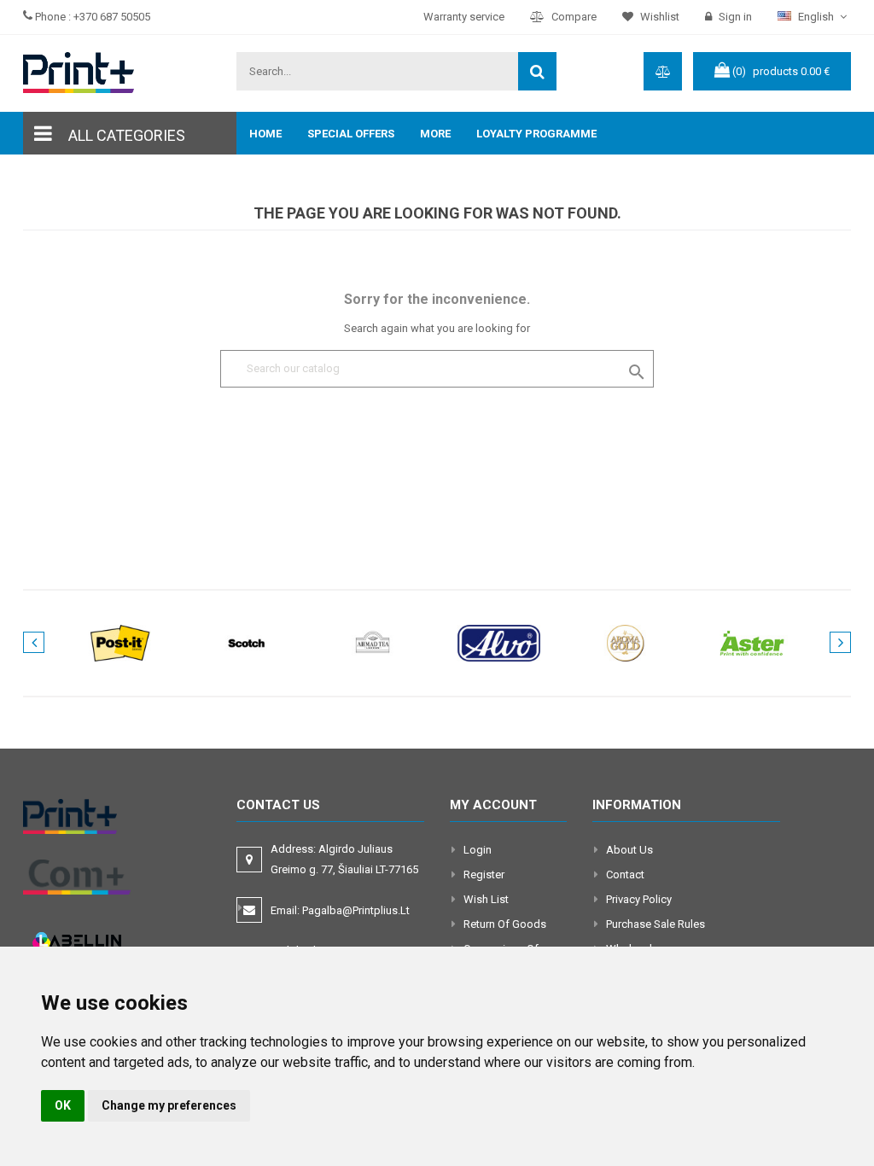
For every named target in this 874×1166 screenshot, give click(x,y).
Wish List (486, 899)
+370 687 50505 (111, 16)
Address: (346, 859)
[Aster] (752, 642)
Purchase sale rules (655, 924)
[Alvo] (499, 642)
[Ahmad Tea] (373, 642)
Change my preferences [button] (169, 1105)
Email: (340, 910)
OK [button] (63, 1105)
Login (477, 849)
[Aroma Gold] (625, 642)
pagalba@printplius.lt (356, 910)
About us (629, 849)
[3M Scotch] (247, 642)
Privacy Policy (639, 899)
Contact (625, 874)
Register (483, 874)
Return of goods (504, 924)
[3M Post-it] (120, 642)
